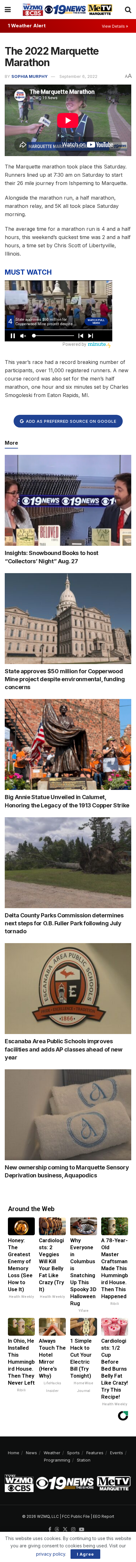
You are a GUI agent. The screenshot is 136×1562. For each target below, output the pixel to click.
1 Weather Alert (27, 26)
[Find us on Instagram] (73, 1529)
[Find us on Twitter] (65, 1529)
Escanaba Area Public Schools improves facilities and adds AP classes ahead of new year (63, 1049)
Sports (73, 1452)
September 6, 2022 (78, 76)
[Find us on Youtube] (81, 1529)
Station (83, 1460)
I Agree (85, 1554)
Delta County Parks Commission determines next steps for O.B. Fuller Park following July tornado (64, 923)
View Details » (115, 26)
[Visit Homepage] (68, 9)
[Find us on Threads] (57, 1529)
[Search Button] (128, 9)
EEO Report (103, 1516)
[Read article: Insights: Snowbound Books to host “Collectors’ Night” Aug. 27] (68, 500)
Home (13, 1452)
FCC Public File (76, 1516)
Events (116, 1452)
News (31, 1452)
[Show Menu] (8, 9)
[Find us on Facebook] (49, 1529)
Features (94, 1452)
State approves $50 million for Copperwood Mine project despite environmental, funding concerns (65, 679)
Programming (57, 1460)
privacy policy (50, 1554)
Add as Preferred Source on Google (70, 421)
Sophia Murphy (29, 76)
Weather (52, 1452)
